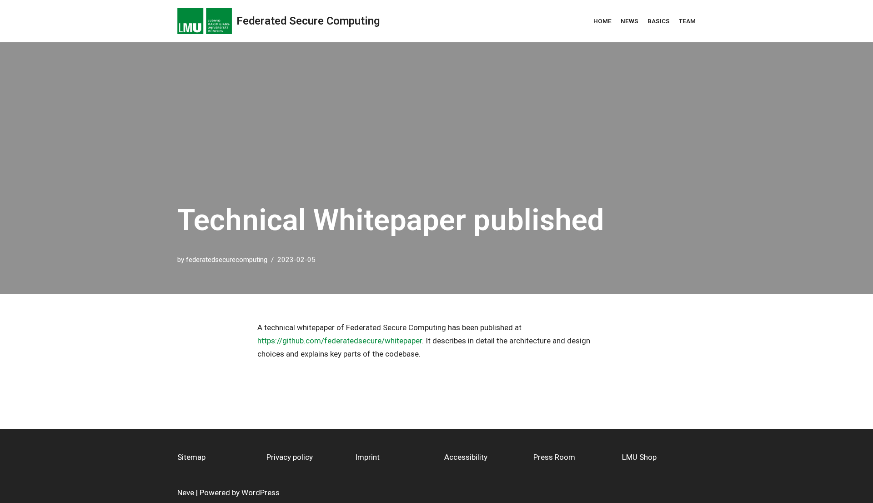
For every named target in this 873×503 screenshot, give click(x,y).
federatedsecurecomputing (226, 260)
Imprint (367, 457)
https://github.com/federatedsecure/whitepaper (339, 340)
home (602, 21)
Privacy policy (289, 457)
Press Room (554, 457)
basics (658, 21)
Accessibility (465, 457)
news (629, 21)
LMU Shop (639, 457)
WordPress (260, 492)
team (687, 21)
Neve (185, 492)
